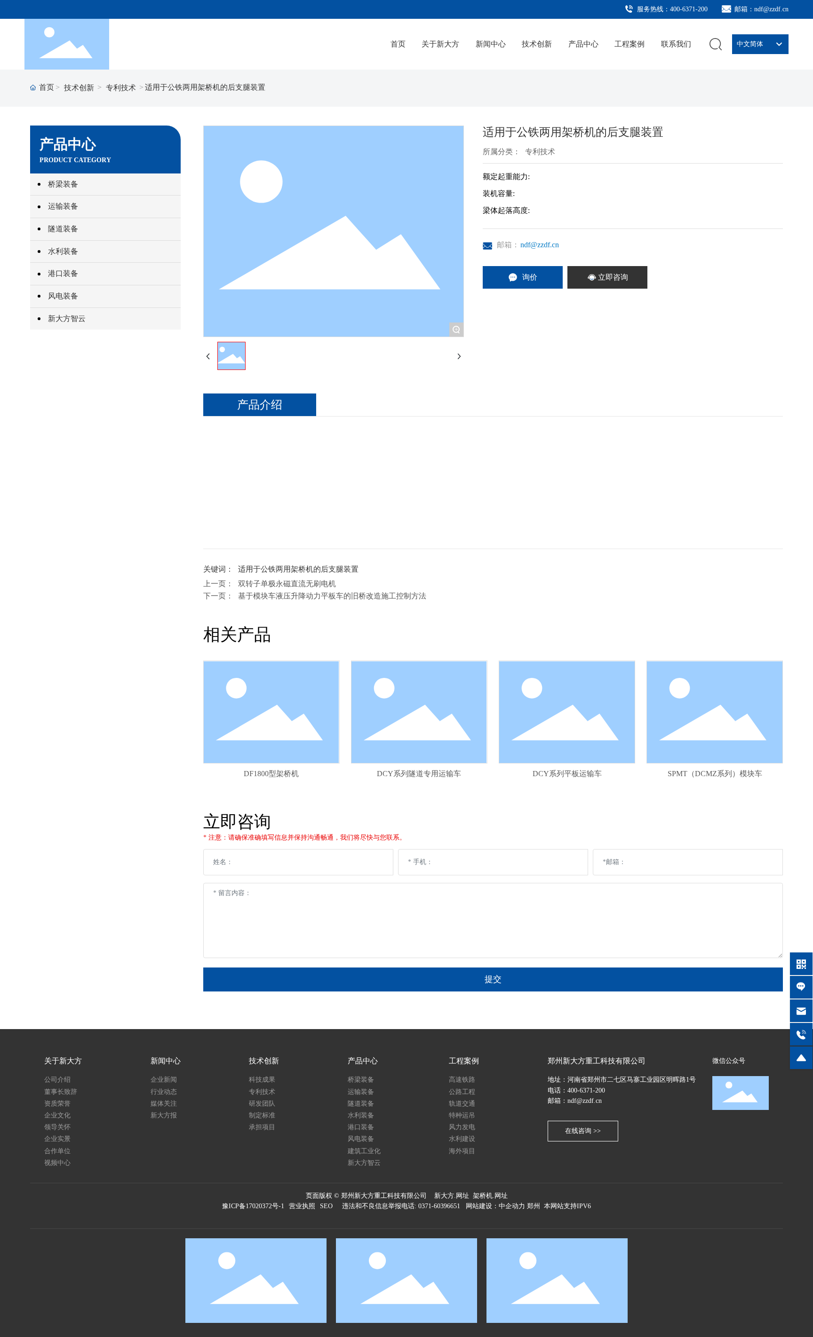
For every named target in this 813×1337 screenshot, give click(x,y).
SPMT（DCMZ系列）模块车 (715, 774)
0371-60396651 (439, 1206)
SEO (326, 1206)
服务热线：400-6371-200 (671, 9)
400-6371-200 (586, 1090)
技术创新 (79, 88)
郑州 (533, 1206)
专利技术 (121, 88)
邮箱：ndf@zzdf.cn (761, 9)
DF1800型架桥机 (271, 774)
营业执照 (302, 1206)
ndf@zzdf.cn (539, 245)
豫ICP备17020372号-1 (253, 1206)
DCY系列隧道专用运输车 (419, 774)
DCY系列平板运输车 (567, 774)
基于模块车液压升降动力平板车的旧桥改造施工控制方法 (332, 596)
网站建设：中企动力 (494, 1206)
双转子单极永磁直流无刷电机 (287, 584)
